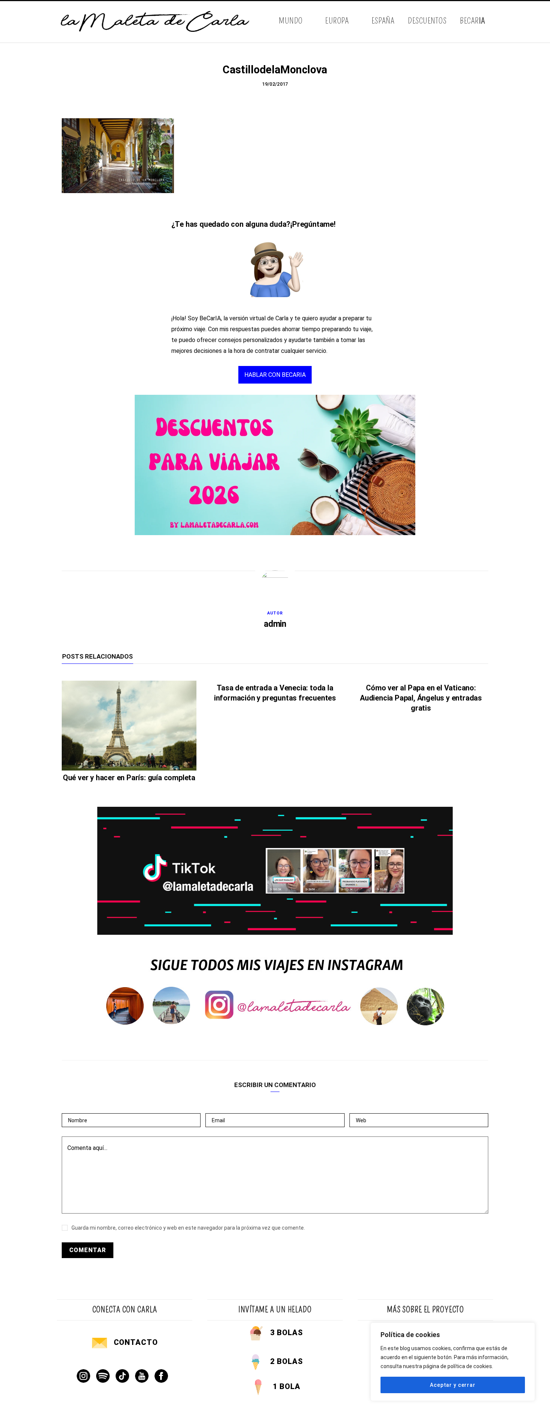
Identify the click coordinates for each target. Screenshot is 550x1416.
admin (275, 624)
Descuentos (427, 21)
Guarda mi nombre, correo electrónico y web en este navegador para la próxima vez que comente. (188, 1228)
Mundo (291, 21)
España (383, 21)
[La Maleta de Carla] (155, 21)
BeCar (472, 21)
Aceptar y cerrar (452, 1385)
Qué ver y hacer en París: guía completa (129, 777)
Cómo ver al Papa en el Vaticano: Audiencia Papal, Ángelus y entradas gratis (421, 697)
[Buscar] (487, 21)
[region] (452, 1361)
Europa (337, 21)
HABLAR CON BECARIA (275, 374)
